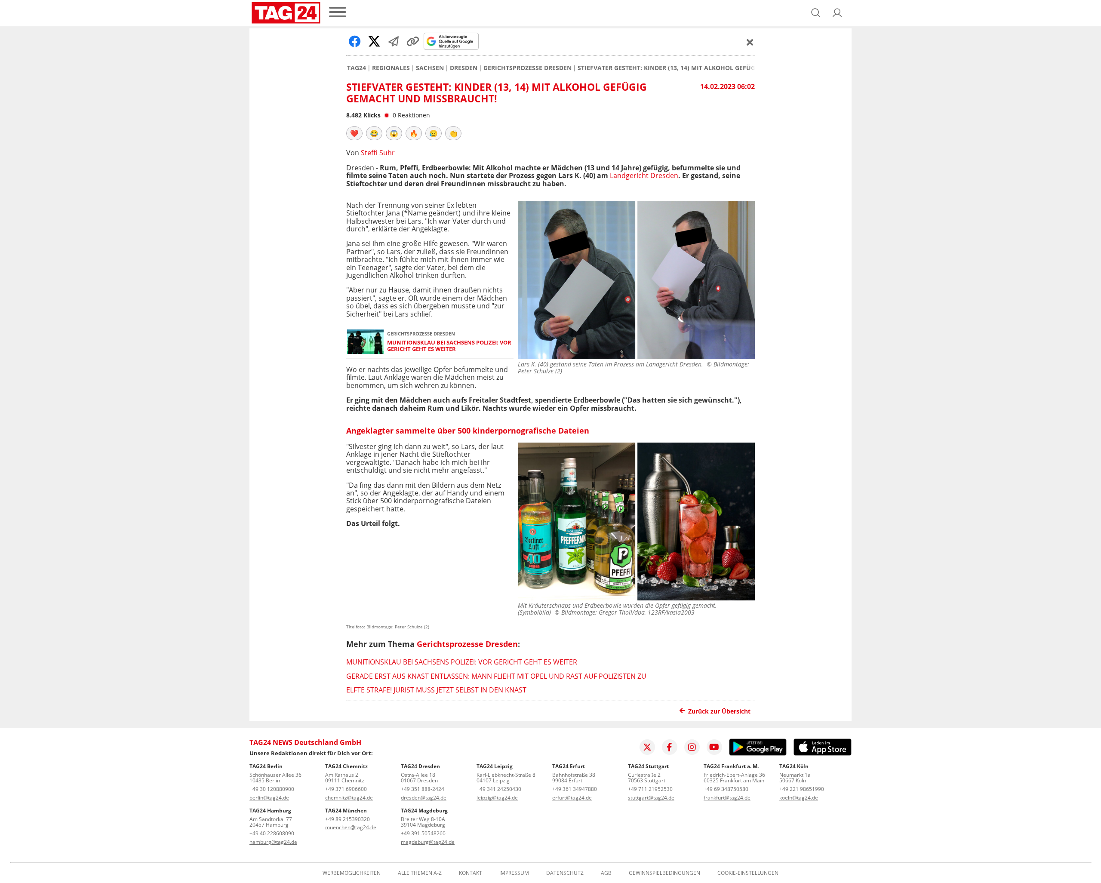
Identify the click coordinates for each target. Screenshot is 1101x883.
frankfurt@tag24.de (727, 797)
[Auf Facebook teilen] (354, 41)
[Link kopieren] (412, 41)
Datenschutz (565, 873)
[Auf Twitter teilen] (374, 41)
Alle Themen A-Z (420, 873)
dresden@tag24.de (423, 797)
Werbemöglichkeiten (352, 873)
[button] (837, 12)
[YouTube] (714, 747)
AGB (606, 873)
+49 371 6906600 (346, 789)
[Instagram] (692, 747)
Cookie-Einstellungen (747, 873)
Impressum (514, 873)
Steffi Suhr (378, 152)
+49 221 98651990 (801, 789)
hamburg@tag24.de (273, 842)
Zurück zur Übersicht (719, 711)
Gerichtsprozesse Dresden (527, 68)
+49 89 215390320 (347, 819)
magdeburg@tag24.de (428, 842)
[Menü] (337, 13)
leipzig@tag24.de (497, 797)
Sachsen (430, 68)
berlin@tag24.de (269, 797)
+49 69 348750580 (726, 789)
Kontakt (470, 873)
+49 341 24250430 (499, 789)
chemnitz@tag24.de (349, 797)
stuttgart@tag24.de (651, 797)
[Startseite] (286, 13)
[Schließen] (750, 42)
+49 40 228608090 (271, 833)
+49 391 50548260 (423, 833)
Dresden (463, 68)
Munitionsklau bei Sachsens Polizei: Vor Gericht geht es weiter (449, 346)
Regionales (391, 68)
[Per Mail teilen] (393, 41)
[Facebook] (669, 747)
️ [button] (354, 133)
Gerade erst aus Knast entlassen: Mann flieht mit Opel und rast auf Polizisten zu (496, 676)
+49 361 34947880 (574, 789)
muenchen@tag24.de (350, 827)
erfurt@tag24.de (572, 797)
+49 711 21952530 (650, 789)
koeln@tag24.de (798, 797)
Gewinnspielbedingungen (664, 873)
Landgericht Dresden (644, 175)
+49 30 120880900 (271, 789)
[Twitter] (647, 747)
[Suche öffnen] (815, 12)
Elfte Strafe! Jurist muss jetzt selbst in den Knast (436, 690)
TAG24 (356, 68)
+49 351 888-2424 (422, 789)
